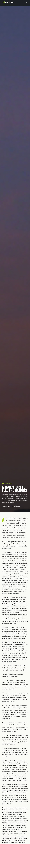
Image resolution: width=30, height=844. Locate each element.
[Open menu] (26, 2)
